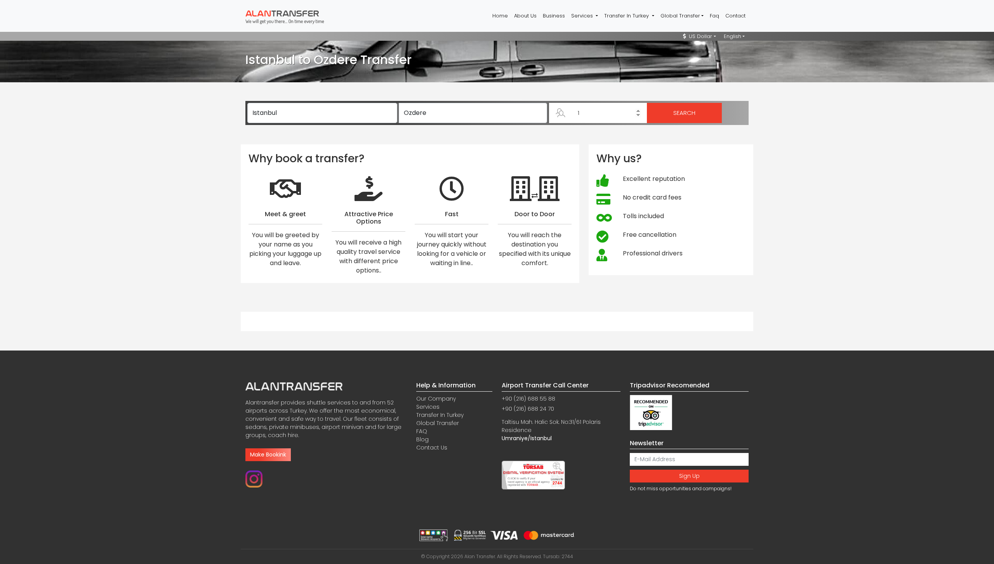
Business (554, 15)
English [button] (732, 36)
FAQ (421, 431)
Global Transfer (437, 423)
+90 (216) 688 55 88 (528, 399)
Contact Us (431, 447)
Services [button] (582, 15)
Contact (735, 15)
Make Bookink (268, 454)
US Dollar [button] (699, 36)
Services (428, 407)
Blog (422, 439)
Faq (714, 15)
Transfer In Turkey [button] (627, 15)
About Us (525, 15)
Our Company (436, 399)
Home (500, 15)
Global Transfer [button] (680, 15)
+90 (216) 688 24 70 (528, 409)
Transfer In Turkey (440, 415)
